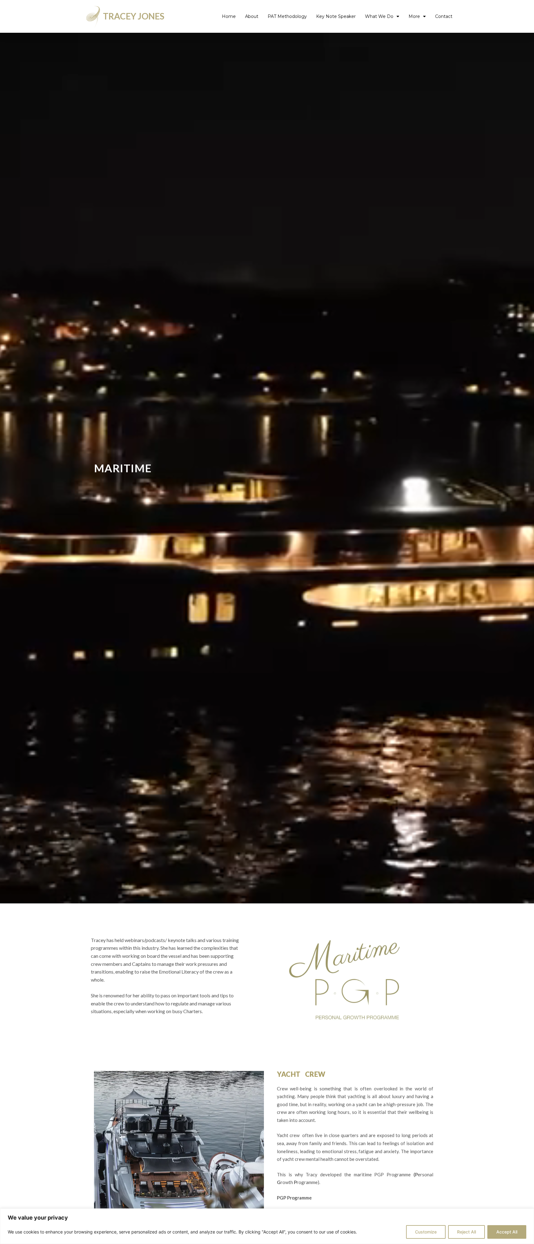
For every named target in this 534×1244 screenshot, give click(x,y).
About (251, 16)
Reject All (466, 1231)
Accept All (506, 1231)
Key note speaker (336, 16)
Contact (443, 16)
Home (229, 16)
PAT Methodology (287, 16)
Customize (426, 1231)
